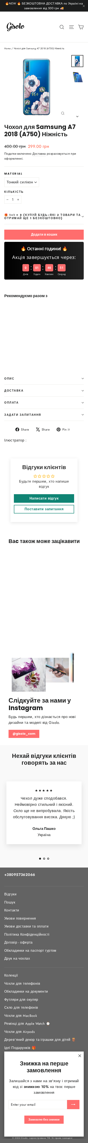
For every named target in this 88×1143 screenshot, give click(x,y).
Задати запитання (22, 415)
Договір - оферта (18, 942)
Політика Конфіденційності (27, 934)
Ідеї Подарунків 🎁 (20, 1047)
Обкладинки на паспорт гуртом (30, 950)
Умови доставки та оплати (26, 926)
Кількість (14, 191)
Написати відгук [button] (44, 498)
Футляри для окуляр (21, 999)
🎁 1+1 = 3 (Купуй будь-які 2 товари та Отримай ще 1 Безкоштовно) (42, 216)
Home (7, 48)
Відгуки (10, 894)
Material (13, 173)
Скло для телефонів (21, 1007)
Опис (9, 378)
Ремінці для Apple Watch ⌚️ (27, 1023)
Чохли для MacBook (20, 1015)
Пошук (9, 902)
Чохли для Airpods (19, 1031)
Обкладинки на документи (26, 991)
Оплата (11, 402)
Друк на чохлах (17, 958)
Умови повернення (20, 918)
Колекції (11, 975)
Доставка (39, 153)
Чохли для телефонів (22, 983)
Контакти (11, 910)
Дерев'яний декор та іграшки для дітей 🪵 (40, 1039)
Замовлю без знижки (44, 1119)
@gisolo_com (24, 734)
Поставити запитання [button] (44, 509)
